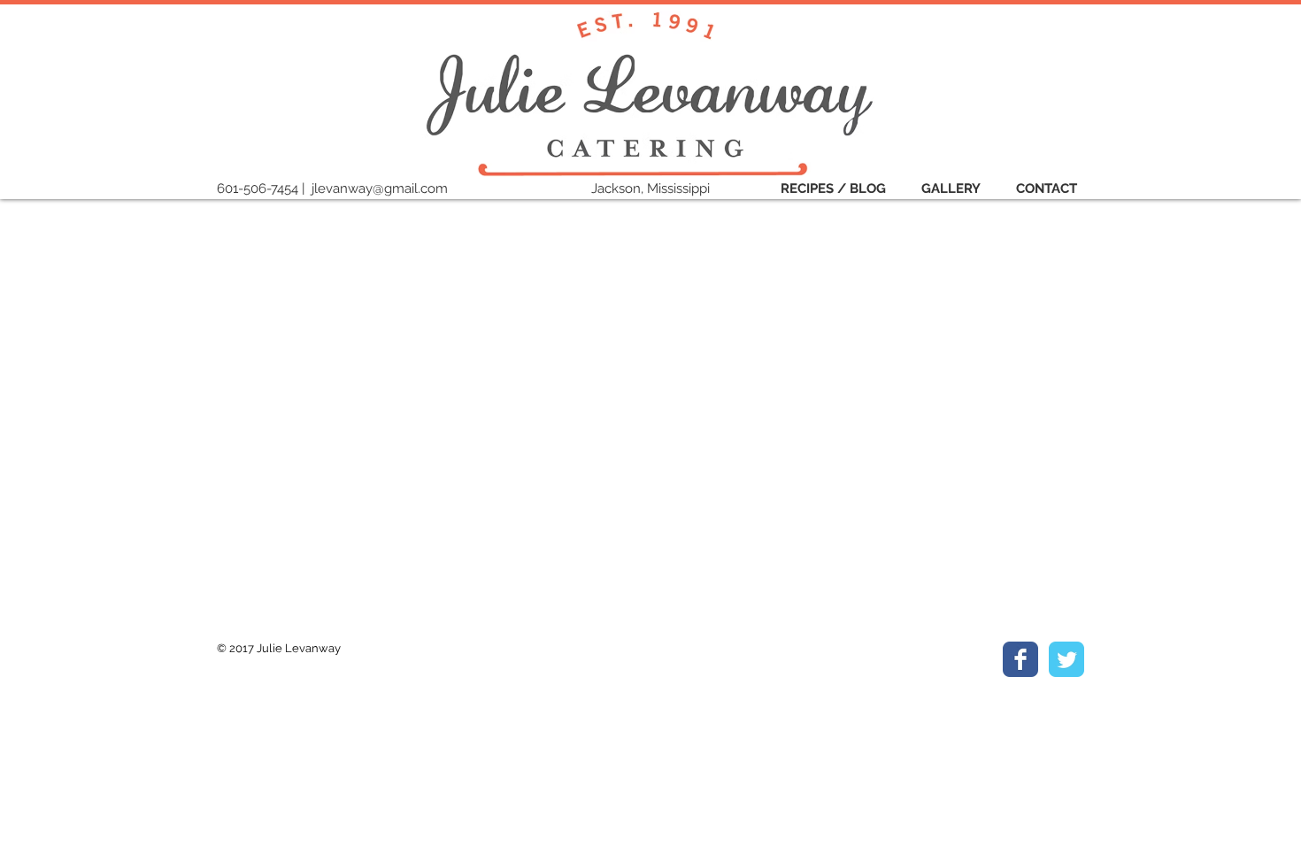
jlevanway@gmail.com (380, 188)
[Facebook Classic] (1020, 659)
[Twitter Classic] (1066, 659)
